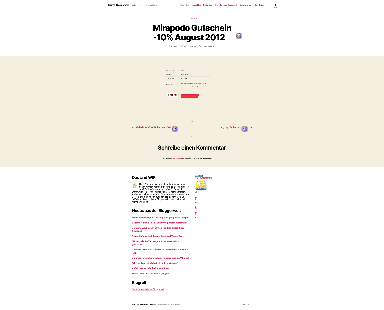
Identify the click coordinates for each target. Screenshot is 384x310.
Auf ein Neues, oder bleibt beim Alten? (151, 268)
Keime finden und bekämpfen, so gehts (151, 273)
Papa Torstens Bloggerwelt (226, 5)
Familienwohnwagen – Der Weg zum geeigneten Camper (160, 217)
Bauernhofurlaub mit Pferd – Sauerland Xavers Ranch (158, 236)
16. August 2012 (190, 46)
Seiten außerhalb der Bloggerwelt (148, 289)
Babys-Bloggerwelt (118, 5)
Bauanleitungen (246, 5)
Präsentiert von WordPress (169, 304)
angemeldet (176, 158)
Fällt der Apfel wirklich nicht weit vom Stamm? (155, 263)
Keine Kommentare (209, 46)
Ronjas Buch (208, 5)
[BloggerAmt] (223, 178)
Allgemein (192, 19)
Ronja (176, 46)
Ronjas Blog (184, 5)
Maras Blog (196, 5)
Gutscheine (259, 5)
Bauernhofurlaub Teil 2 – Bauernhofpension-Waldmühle (160, 222)
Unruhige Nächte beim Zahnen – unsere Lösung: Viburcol (160, 258)
